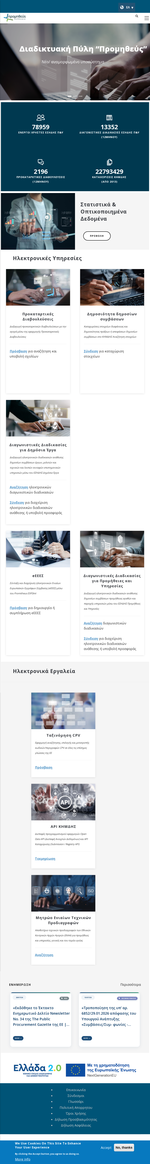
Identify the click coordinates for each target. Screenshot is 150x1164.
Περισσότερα (130, 984)
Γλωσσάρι (76, 1101)
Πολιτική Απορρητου (76, 1107)
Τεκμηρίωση (45, 858)
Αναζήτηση (19, 487)
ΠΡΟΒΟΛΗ (97, 235)
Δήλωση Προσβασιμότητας (76, 1119)
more (17, 1038)
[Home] (15, 18)
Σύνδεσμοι (76, 1095)
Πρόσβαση (18, 351)
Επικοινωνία (76, 1090)
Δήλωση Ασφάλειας (76, 1125)
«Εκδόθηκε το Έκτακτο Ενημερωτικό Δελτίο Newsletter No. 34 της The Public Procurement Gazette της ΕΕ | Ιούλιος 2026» (41, 1016)
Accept (106, 1147)
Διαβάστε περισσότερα (79, 72)
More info (22, 1159)
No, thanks (124, 1147)
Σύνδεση (17, 502)
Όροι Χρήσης (76, 1113)
